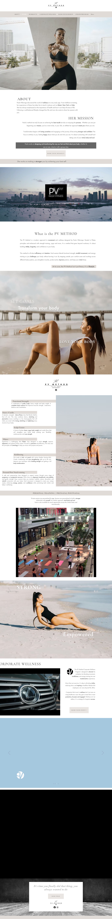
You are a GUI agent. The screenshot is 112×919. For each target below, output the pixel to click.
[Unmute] (21, 575)
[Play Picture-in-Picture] (91, 575)
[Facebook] (55, 907)
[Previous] (9, 54)
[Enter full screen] (94, 575)
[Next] (103, 54)
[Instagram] (57, 907)
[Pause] (18, 575)
